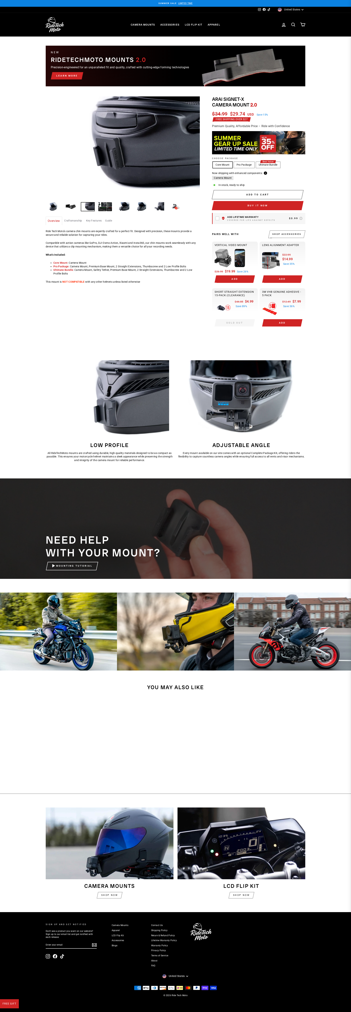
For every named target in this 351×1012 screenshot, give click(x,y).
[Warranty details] (300, 218)
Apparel (214, 24)
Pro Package (244, 164)
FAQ (153, 965)
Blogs (115, 945)
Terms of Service (159, 955)
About (154, 960)
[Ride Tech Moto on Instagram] (48, 956)
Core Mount (223, 164)
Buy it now (258, 205)
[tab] (54, 221)
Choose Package (225, 158)
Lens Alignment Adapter (280, 245)
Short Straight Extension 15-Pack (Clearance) (234, 293)
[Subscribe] (94, 945)
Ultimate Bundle (268, 164)
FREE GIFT (9, 1003)
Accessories (169, 24)
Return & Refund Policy (163, 935)
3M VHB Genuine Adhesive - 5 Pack (281, 293)
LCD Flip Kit (193, 24)
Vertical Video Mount (231, 245)
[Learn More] (175, 66)
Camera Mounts (143, 24)
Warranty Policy (159, 945)
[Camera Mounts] (109, 843)
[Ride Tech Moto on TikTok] (62, 956)
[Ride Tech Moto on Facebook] (55, 956)
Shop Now (109, 895)
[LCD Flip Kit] (241, 843)
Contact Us (157, 925)
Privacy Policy (158, 950)
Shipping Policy (159, 930)
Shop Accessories (286, 234)
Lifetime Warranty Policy (164, 940)
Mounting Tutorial (74, 566)
